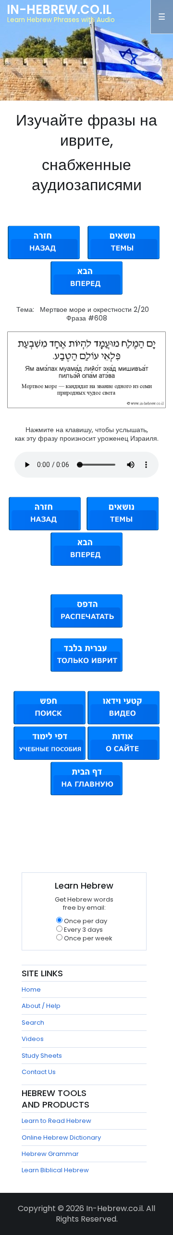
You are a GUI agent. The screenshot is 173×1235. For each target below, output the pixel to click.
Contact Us (39, 1071)
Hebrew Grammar (50, 1153)
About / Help (41, 1005)
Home (31, 989)
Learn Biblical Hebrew (55, 1170)
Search (33, 1022)
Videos (33, 1038)
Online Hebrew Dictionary (61, 1137)
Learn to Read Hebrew (56, 1120)
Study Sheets (42, 1055)
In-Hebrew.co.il (59, 9)
